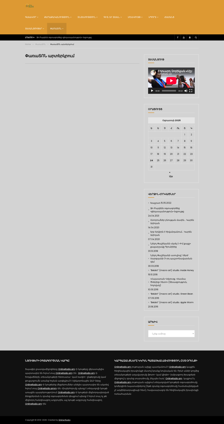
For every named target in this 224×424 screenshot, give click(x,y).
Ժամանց (169, 17)
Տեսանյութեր (33, 28)
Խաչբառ (155, 202)
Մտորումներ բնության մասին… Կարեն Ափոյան (172, 221)
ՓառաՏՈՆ (55, 28)
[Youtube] (184, 37)
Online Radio (64, 420)
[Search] (196, 37)
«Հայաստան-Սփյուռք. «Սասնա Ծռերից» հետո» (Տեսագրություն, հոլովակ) (168, 282)
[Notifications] (190, 37)
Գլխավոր (30, 17)
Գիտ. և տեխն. (112, 17)
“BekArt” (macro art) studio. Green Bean (171, 293)
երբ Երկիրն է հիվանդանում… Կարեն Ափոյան (171, 233)
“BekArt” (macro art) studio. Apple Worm (172, 302)
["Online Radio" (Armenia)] (29, 6)
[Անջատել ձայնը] (185, 90)
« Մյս (171, 173)
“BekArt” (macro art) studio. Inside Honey (172, 270)
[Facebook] (177, 37)
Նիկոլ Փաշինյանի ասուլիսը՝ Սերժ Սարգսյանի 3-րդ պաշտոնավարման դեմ (171, 258)
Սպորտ (152, 17)
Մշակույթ (134, 17)
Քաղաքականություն (56, 17)
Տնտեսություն (87, 17)
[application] (171, 81)
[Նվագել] (152, 90)
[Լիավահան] (190, 90)
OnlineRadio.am (66, 369)
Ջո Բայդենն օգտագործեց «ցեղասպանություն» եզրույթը (64, 37)
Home (28, 44)
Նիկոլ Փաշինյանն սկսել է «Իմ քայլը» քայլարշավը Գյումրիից (170, 245)
